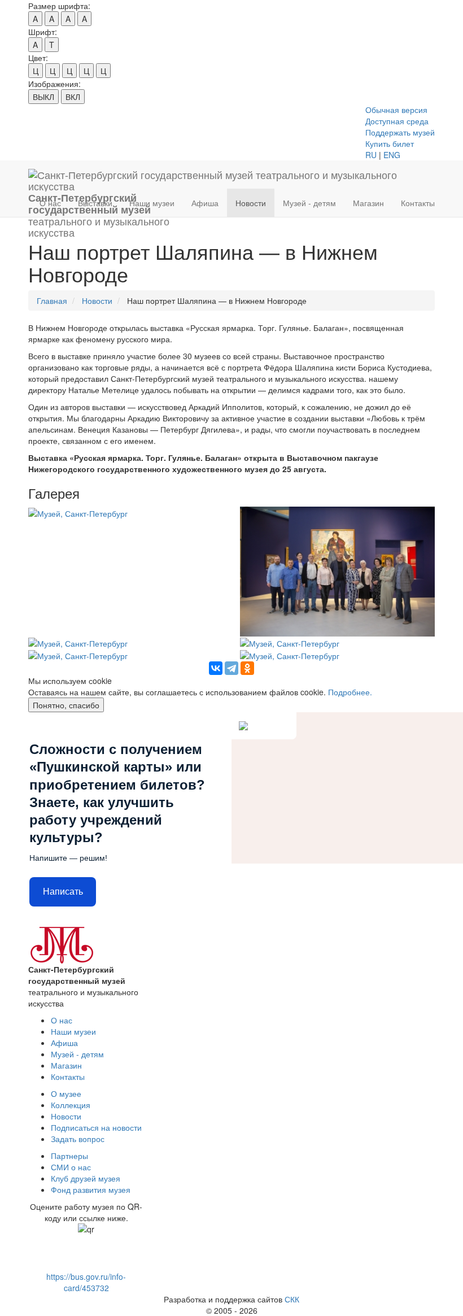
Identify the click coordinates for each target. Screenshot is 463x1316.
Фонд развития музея (90, 1189)
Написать (63, 891)
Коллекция (70, 1104)
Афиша (205, 202)
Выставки (95, 202)
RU (371, 154)
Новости (250, 202)
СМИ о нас (71, 1167)
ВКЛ (72, 96)
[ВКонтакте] (215, 668)
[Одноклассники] (247, 668)
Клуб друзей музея (85, 1178)
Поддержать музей (400, 132)
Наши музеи (151, 202)
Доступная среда (397, 121)
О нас (50, 202)
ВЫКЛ (43, 96)
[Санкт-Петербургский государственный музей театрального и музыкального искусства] (227, 174)
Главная (52, 300)
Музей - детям (309, 202)
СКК (292, 1299)
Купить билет (389, 143)
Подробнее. (350, 692)
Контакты (418, 202)
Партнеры (69, 1155)
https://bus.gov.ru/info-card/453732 (86, 1282)
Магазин (368, 202)
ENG (391, 154)
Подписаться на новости (96, 1127)
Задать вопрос (77, 1138)
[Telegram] (231, 668)
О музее (66, 1093)
